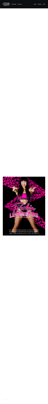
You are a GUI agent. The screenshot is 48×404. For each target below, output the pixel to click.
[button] (43, 12)
